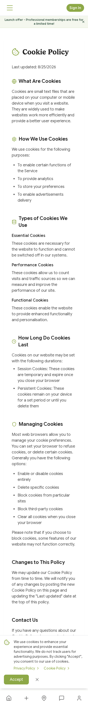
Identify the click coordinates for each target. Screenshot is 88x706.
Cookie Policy (55, 668)
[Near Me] (44, 698)
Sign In (75, 8)
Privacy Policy (24, 668)
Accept (16, 679)
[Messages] (61, 698)
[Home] (9, 698)
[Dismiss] (83, 21)
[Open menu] (10, 7)
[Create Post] (26, 698)
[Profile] (79, 698)
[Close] (37, 679)
